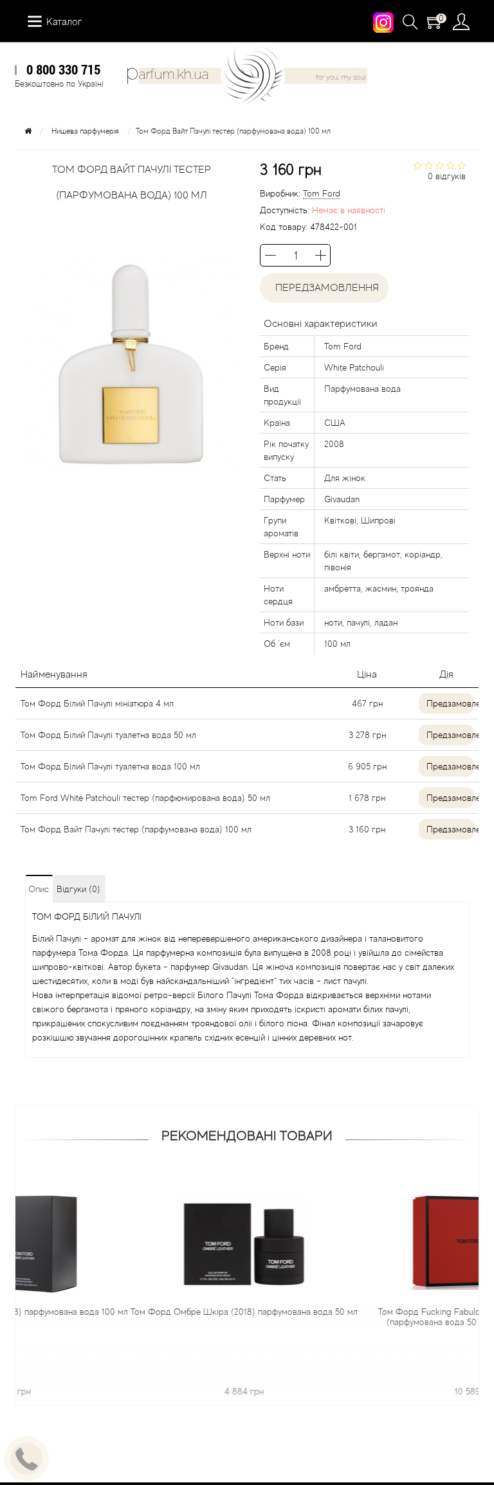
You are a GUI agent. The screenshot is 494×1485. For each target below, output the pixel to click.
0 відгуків (447, 176)
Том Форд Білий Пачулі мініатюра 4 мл (97, 703)
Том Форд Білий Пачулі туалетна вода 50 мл (108, 735)
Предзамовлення (450, 703)
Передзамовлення (324, 288)
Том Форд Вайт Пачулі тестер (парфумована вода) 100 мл (136, 829)
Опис (38, 889)
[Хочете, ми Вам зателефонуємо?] (26, 1458)
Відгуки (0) (78, 889)
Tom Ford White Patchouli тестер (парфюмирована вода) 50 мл (145, 798)
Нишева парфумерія (85, 131)
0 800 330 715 (63, 69)
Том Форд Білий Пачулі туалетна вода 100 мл (110, 766)
